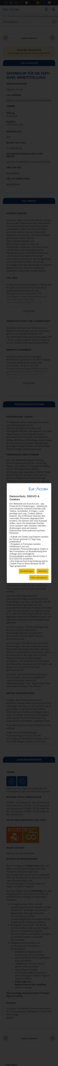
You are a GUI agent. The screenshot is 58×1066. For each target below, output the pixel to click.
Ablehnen (42, 571)
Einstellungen (26, 571)
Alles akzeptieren (39, 577)
